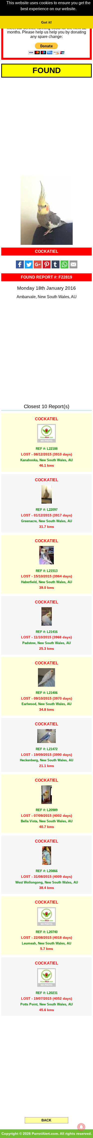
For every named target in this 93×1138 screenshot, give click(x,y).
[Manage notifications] (81, 1127)
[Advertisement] (46, 125)
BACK (46, 1120)
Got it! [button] (46, 22)
